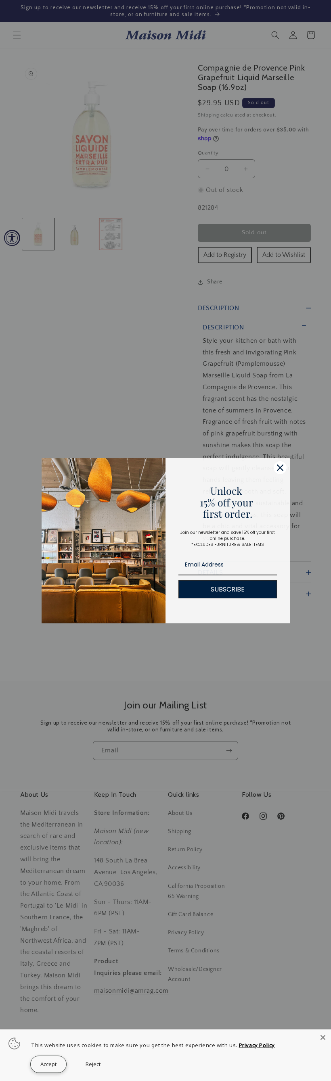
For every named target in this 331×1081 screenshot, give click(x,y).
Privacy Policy (257, 1045)
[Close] (280, 467)
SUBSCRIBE (228, 589)
